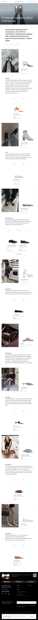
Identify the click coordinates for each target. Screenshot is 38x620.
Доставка (18, 585)
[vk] (2, 591)
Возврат (18, 589)
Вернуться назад (6, 4)
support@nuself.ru (5, 589)
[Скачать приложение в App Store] (7, 582)
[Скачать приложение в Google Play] (19, 582)
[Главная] (19, 1)
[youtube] (8, 591)
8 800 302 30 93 (6, 587)
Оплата (18, 587)
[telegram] (4, 591)
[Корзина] (35, 1)
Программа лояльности (21, 591)
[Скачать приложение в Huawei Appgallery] (30, 582)
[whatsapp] (6, 591)
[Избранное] (33, 1)
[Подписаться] (35, 602)
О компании (29, 585)
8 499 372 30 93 (6, 585)
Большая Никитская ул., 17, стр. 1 (22, 595)
